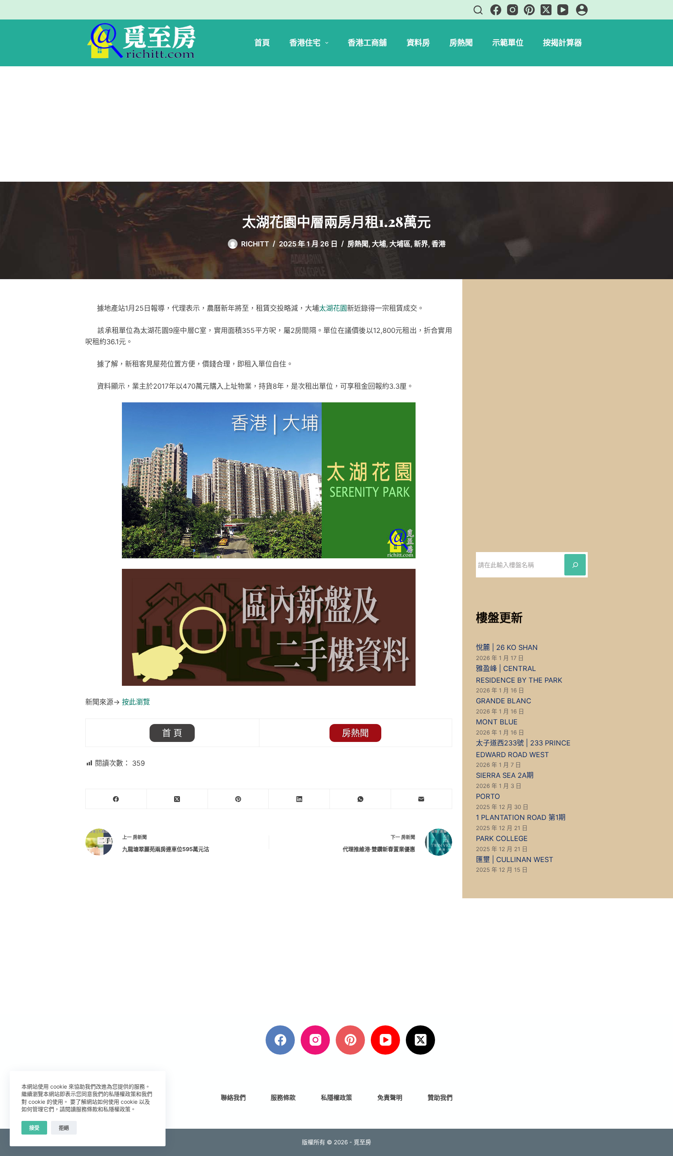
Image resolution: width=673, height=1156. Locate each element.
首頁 (262, 42)
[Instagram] (512, 9)
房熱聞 (461, 42)
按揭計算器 (562, 42)
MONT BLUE (497, 722)
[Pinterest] (529, 9)
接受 (34, 1127)
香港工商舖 (367, 42)
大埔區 (399, 244)
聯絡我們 (233, 1097)
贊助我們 (440, 1097)
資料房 (418, 42)
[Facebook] (495, 9)
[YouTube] (562, 9)
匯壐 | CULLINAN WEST (514, 859)
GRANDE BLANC (503, 701)
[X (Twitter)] (546, 9)
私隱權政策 (336, 1097)
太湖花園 (333, 308)
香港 (439, 244)
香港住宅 (305, 42)
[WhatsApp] (360, 799)
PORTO (488, 796)
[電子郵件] (421, 799)
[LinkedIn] (299, 799)
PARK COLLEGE (502, 838)
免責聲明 (389, 1097)
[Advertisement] (336, 124)
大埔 (379, 244)
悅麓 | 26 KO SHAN (507, 647)
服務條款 (283, 1097)
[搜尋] (478, 9)
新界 (421, 244)
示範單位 (507, 42)
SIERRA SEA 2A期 (505, 775)
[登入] (582, 10)
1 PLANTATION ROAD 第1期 (521, 817)
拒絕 (64, 1127)
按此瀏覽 (136, 702)
